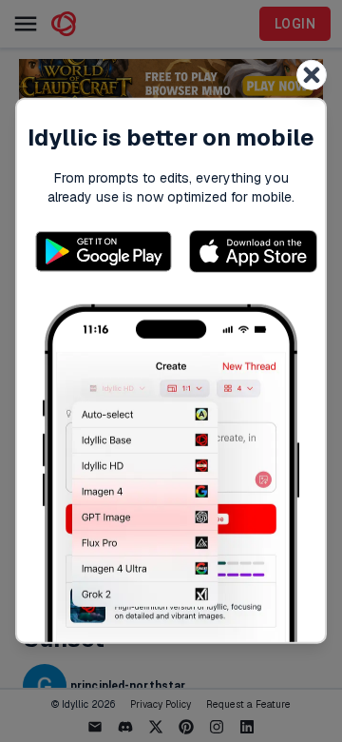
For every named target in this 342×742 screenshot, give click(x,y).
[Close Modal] (311, 75)
